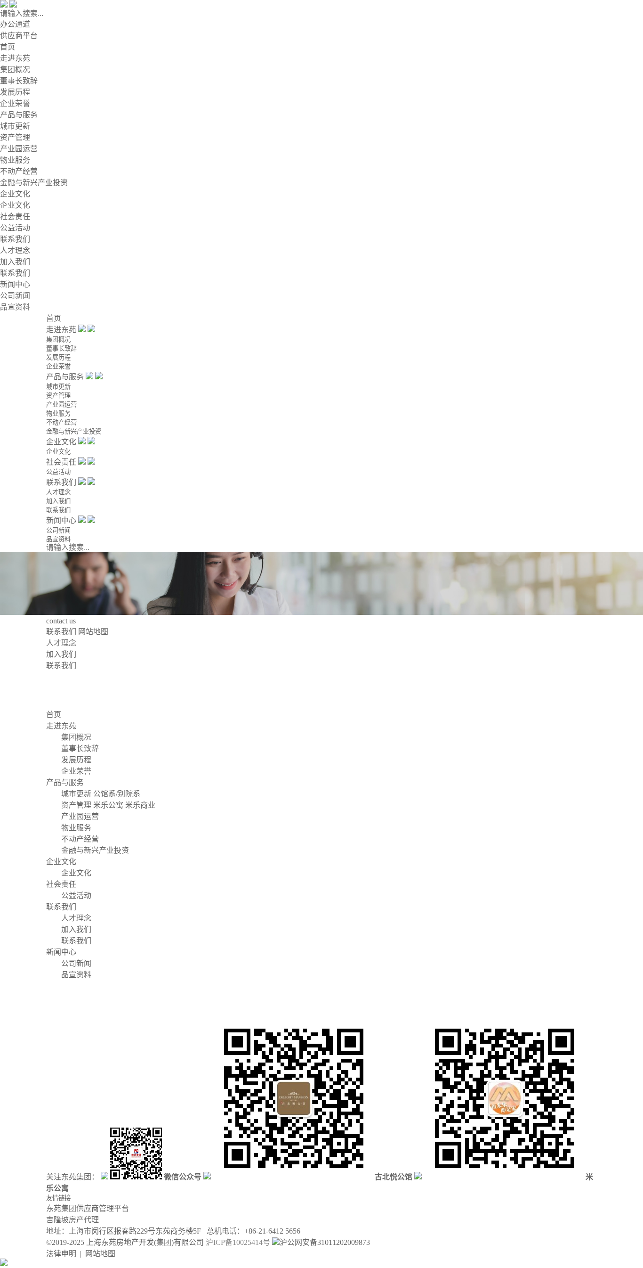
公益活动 (15, 228)
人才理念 (15, 250)
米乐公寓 (108, 805)
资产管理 (15, 137)
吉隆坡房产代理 (72, 1220)
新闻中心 (15, 284)
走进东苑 (15, 58)
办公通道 (15, 24)
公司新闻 (15, 296)
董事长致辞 (19, 81)
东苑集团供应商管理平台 (87, 1208)
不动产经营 (19, 171)
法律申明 (61, 1254)
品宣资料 (15, 307)
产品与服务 (19, 115)
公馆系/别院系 (116, 794)
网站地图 (93, 632)
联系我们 (15, 239)
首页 (7, 47)
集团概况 (15, 69)
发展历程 (15, 92)
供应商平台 (19, 36)
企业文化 (15, 194)
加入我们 (15, 262)
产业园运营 (19, 149)
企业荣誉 (15, 103)
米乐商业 (140, 805)
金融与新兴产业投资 (34, 183)
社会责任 (15, 217)
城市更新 (15, 126)
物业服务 (15, 160)
